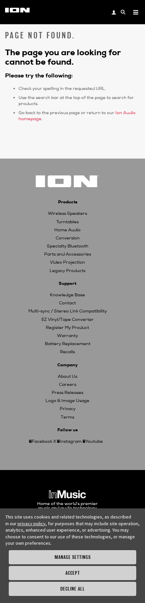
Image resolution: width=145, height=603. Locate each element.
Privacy (68, 408)
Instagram (71, 441)
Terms (67, 417)
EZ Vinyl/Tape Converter (67, 319)
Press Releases (67, 392)
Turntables (67, 222)
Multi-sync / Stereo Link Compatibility (67, 311)
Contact (67, 303)
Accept (72, 573)
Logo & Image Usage (67, 400)
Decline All (72, 589)
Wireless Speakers (67, 213)
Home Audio (67, 230)
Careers (67, 384)
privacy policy (32, 524)
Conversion (68, 238)
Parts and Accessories (67, 254)
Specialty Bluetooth (67, 246)
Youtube (94, 441)
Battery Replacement (67, 343)
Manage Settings (73, 557)
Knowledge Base (67, 295)
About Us (67, 376)
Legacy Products (67, 270)
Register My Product (67, 327)
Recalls (67, 352)
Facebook (42, 441)
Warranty (67, 335)
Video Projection (67, 262)
